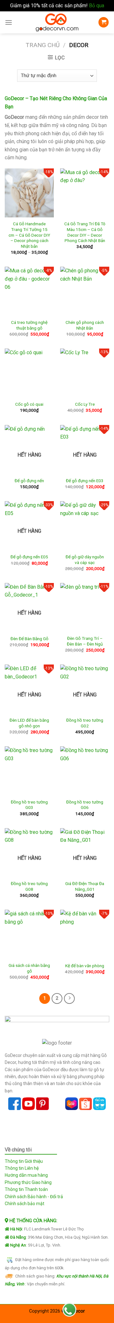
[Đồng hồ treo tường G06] (84, 770)
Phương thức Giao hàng (28, 1182)
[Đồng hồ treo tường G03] (29, 770)
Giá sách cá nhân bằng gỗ (29, 968)
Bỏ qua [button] (96, 6)
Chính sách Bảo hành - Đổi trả (34, 1196)
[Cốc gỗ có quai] (29, 373)
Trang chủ (43, 45)
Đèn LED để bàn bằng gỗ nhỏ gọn (29, 723)
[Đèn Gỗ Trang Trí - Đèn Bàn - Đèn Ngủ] (84, 607)
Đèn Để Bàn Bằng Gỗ (29, 638)
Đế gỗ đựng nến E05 (29, 556)
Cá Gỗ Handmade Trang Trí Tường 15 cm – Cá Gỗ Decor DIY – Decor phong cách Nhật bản (29, 235)
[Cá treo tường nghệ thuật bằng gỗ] (29, 291)
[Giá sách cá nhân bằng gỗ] (29, 934)
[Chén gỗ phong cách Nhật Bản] (84, 291)
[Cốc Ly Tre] (84, 373)
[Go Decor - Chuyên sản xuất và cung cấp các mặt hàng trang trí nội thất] (57, 22)
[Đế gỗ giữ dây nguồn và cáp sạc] (84, 525)
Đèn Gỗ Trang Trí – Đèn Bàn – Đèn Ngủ (85, 641)
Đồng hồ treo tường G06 (84, 804)
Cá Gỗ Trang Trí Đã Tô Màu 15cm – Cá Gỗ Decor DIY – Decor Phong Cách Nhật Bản (84, 232)
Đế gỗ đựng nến (29, 480)
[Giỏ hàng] (103, 22)
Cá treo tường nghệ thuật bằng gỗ (29, 325)
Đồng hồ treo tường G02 (84, 723)
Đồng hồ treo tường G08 (29, 886)
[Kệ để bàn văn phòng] (84, 934)
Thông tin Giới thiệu (24, 1161)
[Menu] (8, 22)
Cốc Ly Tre (85, 404)
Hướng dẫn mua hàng (26, 1175)
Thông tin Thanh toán (26, 1189)
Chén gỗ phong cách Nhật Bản (85, 325)
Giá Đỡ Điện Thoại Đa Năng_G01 (84, 886)
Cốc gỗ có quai (29, 404)
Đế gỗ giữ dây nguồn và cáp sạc (85, 559)
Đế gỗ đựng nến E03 (85, 480)
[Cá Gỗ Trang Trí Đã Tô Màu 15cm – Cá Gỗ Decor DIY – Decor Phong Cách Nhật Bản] (84, 192)
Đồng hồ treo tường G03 (29, 804)
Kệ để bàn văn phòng (84, 965)
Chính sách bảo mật (24, 1203)
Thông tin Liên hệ (22, 1168)
